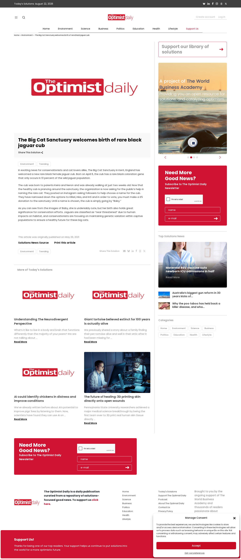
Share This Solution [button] (29, 152)
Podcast (162, 499)
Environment (65, 28)
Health (156, 28)
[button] (234, 517)
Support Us (192, 28)
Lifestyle (173, 28)
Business (103, 28)
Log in (221, 17)
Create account (205, 17)
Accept (196, 545)
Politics (120, 28)
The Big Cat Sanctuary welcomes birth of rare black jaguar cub (62, 35)
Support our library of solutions (185, 49)
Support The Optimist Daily (172, 495)
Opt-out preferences (195, 553)
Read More (20, 341)
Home (46, 28)
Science (85, 28)
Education (138, 28)
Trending (44, 164)
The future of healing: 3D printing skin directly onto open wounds (112, 399)
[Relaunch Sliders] (197, 157)
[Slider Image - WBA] (191, 157)
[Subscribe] (188, 157)
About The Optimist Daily (171, 503)
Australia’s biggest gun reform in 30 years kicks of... (196, 294)
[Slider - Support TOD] (194, 157)
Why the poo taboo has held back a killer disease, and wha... (196, 305)
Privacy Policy (165, 511)
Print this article (64, 243)
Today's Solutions (167, 491)
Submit (216, 218)
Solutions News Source (33, 243)
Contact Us (164, 507)
